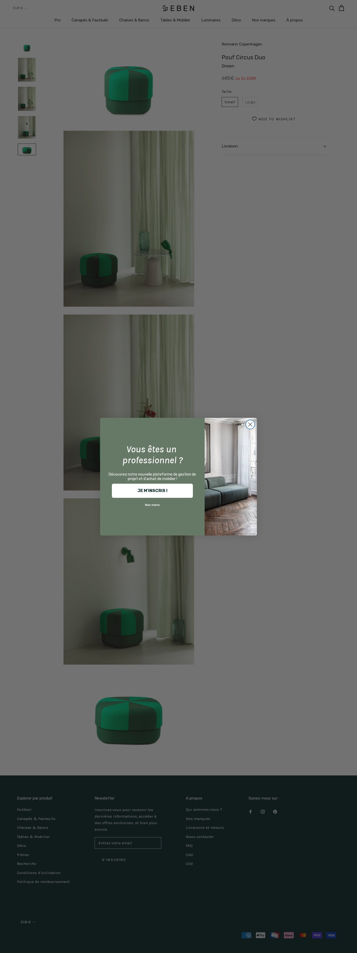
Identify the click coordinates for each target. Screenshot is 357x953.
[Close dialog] (250, 424)
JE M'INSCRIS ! (152, 490)
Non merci (152, 505)
